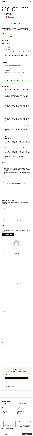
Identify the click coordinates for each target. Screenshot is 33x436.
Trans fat (29, 184)
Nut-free (22, 183)
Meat (14, 183)
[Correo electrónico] (7, 403)
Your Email (19, 220)
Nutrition (11, 23)
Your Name (4, 220)
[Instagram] (2, 403)
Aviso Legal (19, 412)
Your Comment (5, 208)
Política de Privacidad (21, 410)
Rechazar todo (16, 434)
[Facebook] (4, 403)
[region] (16, 431)
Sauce (21, 184)
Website (3, 225)
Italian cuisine (8, 183)
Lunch (12, 183)
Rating (3, 205)
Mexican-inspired (18, 183)
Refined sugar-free (14, 184)
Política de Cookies (20, 411)
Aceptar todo (27, 434)
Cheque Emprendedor (21, 413)
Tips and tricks (24, 184)
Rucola (18, 184)
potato (22, 55)
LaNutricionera (8, 13)
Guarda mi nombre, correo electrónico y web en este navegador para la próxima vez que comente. (17, 231)
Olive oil (25, 183)
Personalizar (6, 434)
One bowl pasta (8, 184)
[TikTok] (5, 403)
